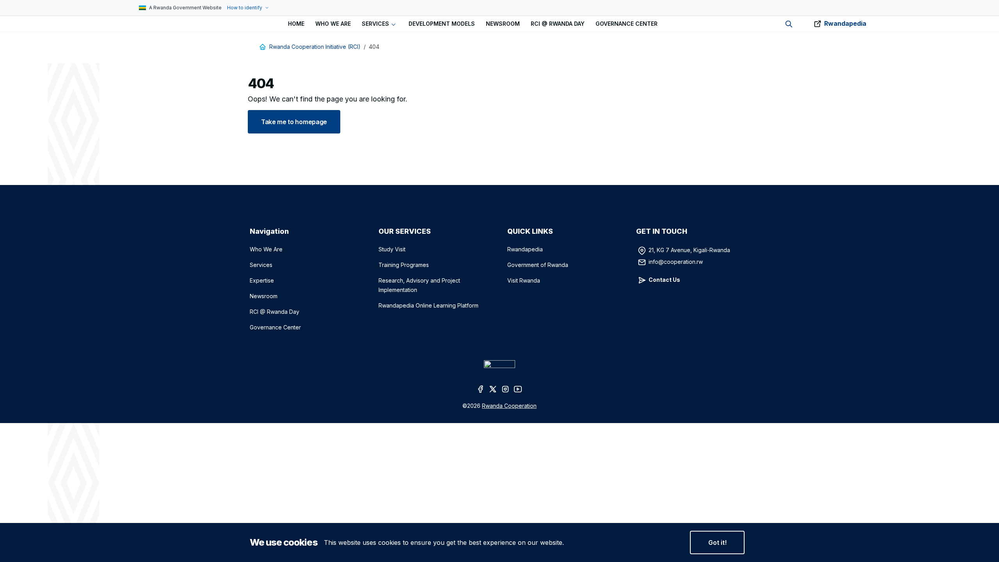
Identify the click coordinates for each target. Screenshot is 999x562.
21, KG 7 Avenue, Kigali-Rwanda (689, 250)
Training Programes (404, 264)
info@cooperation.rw (676, 261)
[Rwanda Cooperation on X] (493, 389)
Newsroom (263, 296)
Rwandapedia (845, 23)
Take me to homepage (294, 122)
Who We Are (266, 249)
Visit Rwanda (523, 280)
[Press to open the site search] (789, 24)
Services (261, 264)
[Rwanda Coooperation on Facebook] (481, 389)
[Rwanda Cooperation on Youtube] (518, 389)
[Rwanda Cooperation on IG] (506, 389)
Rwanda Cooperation (509, 405)
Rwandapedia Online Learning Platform (428, 305)
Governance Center (275, 327)
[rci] (136, 24)
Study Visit (392, 249)
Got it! (717, 542)
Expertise (262, 280)
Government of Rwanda (537, 264)
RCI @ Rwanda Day (274, 311)
